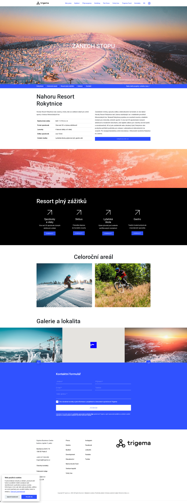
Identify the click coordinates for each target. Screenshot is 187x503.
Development (70, 454)
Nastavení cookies (89, 493)
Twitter (87, 459)
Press (68, 440)
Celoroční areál (52, 86)
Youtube (88, 454)
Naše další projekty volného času (137, 86)
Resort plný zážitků (67, 86)
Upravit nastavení (12, 497)
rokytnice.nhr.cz (123, 139)
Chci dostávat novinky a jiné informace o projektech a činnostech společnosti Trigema (88, 402)
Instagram (88, 440)
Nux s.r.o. (127, 493)
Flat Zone (106, 3)
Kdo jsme (68, 3)
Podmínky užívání (99, 493)
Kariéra (68, 445)
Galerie (80, 86)
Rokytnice (40, 86)
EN (144, 3)
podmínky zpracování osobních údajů (83, 414)
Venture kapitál (71, 468)
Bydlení (76, 3)
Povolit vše (29, 497)
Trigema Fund (126, 3)
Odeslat (94, 408)
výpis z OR (40, 480)
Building (97, 3)
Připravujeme (87, 3)
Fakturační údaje (42, 471)
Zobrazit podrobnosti (18, 491)
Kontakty (137, 3)
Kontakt (88, 86)
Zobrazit (49, 233)
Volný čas (115, 3)
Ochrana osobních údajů (111, 493)
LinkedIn (88, 450)
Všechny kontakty (42, 466)
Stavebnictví (70, 459)
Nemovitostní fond (72, 464)
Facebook (88, 445)
